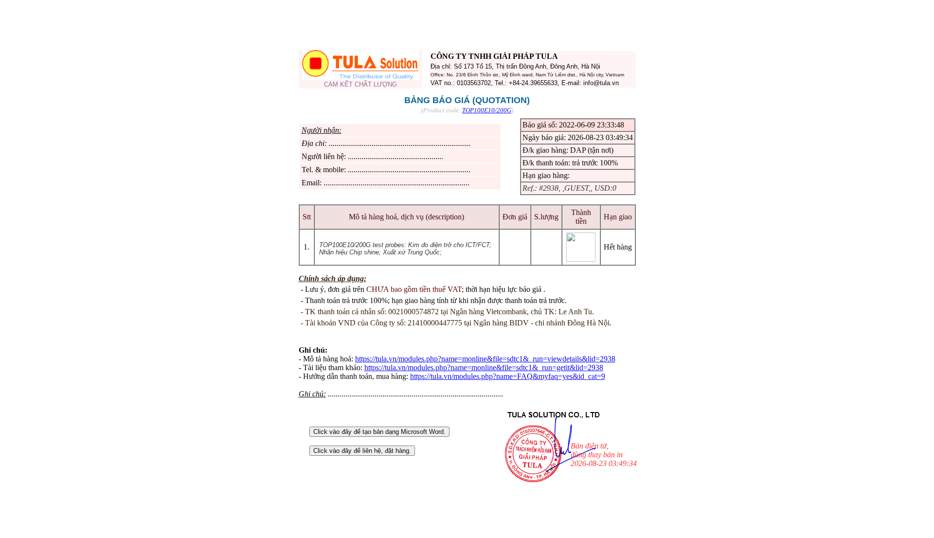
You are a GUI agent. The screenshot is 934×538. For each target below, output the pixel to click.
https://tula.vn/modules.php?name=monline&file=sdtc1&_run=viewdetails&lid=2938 (485, 359)
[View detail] (580, 259)
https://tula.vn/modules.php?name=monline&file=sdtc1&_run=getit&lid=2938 (483, 367)
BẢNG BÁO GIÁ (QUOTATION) (467, 100)
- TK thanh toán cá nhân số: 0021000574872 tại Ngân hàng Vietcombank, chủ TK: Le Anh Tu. (447, 311)
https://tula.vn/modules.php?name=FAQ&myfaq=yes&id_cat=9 (507, 376)
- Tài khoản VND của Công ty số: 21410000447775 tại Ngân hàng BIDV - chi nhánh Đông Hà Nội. (456, 323)
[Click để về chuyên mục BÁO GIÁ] (360, 77)
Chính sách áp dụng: (332, 278)
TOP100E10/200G (486, 110)
